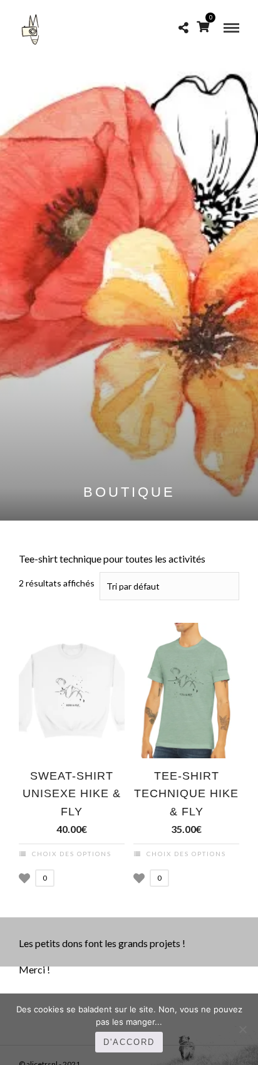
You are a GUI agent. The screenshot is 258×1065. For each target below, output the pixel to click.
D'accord (129, 1042)
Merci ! (34, 969)
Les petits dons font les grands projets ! (102, 943)
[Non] (242, 1029)
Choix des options (71, 853)
